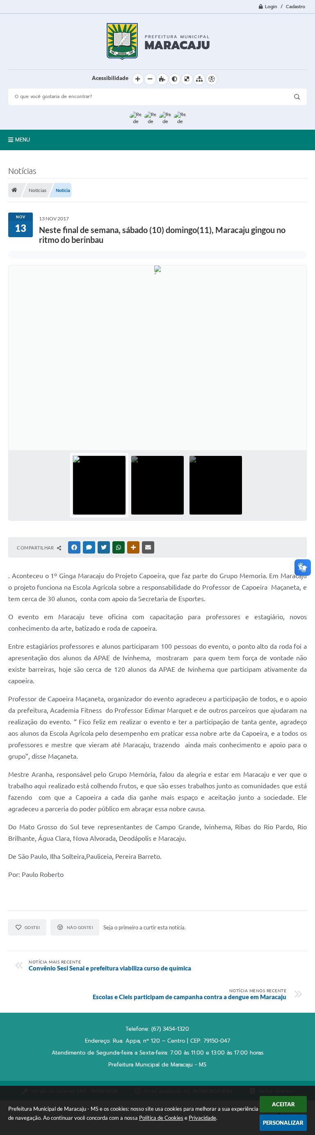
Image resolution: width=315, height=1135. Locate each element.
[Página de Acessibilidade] (211, 79)
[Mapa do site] (199, 79)
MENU (22, 140)
